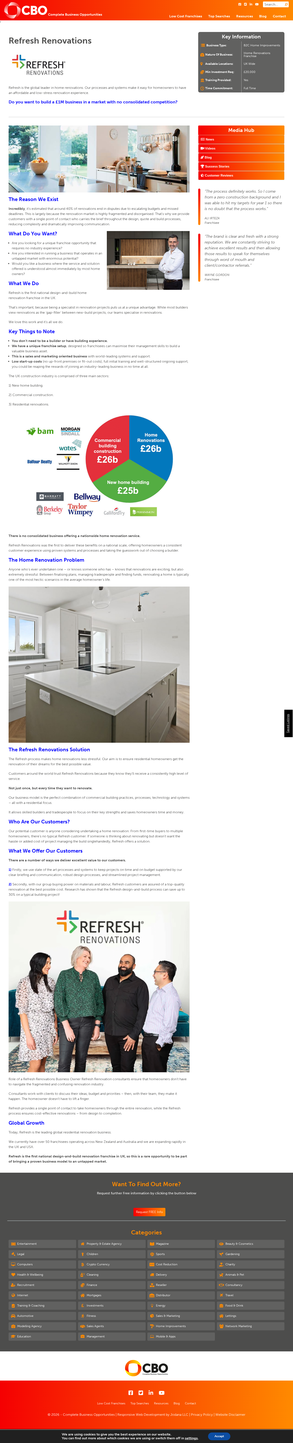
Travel (229, 1295)
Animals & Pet (234, 1275)
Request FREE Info (149, 1212)
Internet (22, 1295)
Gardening (232, 1254)
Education (23, 1336)
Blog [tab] (208, 157)
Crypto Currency (98, 1264)
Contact (279, 16)
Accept (219, 1436)
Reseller (161, 1285)
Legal (20, 1254)
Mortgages (93, 1295)
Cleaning (92, 1275)
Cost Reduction (166, 1264)
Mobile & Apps (165, 1336)
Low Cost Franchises (185, 16)
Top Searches (219, 16)
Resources (244, 16)
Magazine (162, 1244)
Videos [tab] (209, 148)
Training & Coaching (30, 1305)
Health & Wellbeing (29, 1275)
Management (95, 1336)
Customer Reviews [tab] (218, 175)
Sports (160, 1254)
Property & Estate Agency (104, 1244)
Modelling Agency (29, 1326)
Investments (94, 1305)
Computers (24, 1264)
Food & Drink (234, 1305)
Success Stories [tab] (216, 166)
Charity (230, 1264)
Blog (263, 16)
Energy (160, 1305)
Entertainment (26, 1244)
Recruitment (25, 1285)
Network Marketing (238, 1326)
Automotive (24, 1316)
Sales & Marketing (167, 1316)
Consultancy (233, 1285)
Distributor (162, 1295)
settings (191, 1438)
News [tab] (209, 139)
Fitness (91, 1316)
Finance (91, 1285)
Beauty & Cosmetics (239, 1244)
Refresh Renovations (50, 40)
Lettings (230, 1316)
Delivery (161, 1275)
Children (92, 1254)
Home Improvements (170, 1326)
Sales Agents (95, 1326)
